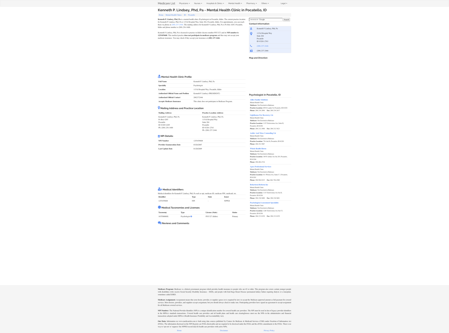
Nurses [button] (197, 3)
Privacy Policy (269, 330)
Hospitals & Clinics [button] (214, 3)
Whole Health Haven (258, 148)
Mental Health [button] (234, 3)
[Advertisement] (202, 57)
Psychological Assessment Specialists (264, 202)
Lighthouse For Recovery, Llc (261, 115)
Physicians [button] (184, 3)
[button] (191, 216)
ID (185, 15)
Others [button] (264, 3)
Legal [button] (283, 3)
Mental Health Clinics (174, 15)
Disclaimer (224, 330)
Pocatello (191, 15)
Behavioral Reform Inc (259, 184)
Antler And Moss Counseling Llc (263, 133)
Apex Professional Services (260, 166)
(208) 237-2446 (177, 24)
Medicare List (166, 3)
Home (161, 15)
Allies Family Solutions (259, 99)
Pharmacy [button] (251, 3)
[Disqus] (202, 255)
